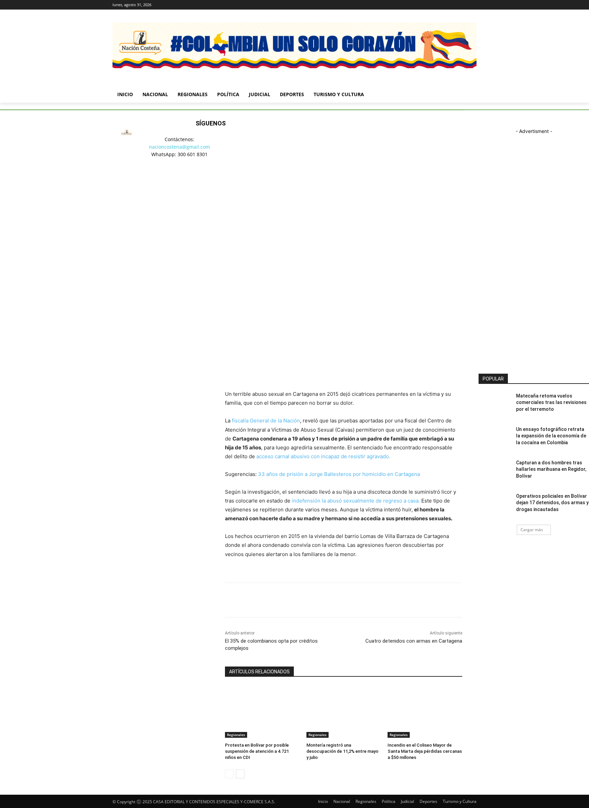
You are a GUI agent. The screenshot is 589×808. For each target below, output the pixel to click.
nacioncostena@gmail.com (179, 147)
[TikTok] (202, 177)
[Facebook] (435, 5)
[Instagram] (444, 5)
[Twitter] (454, 5)
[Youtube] (473, 5)
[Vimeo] (463, 5)
